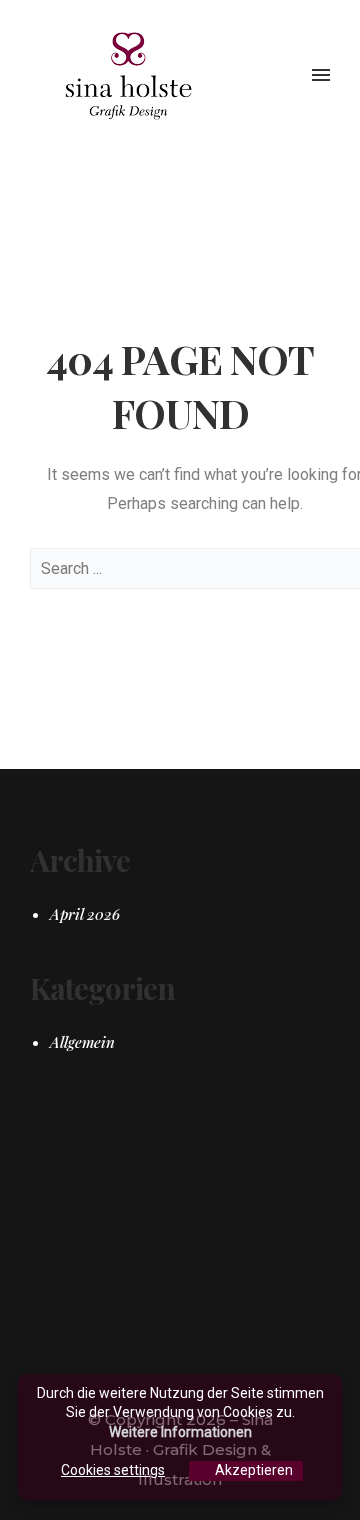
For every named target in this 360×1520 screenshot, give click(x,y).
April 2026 (85, 914)
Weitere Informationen (180, 1432)
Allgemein (82, 1042)
